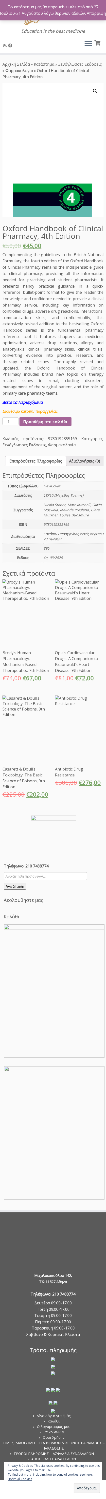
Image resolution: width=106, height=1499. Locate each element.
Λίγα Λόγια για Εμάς (54, 1415)
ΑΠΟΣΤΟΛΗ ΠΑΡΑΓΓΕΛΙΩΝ (53, 1459)
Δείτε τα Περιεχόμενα (22, 402)
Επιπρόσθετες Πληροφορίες (35, 461)
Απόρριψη (96, 13)
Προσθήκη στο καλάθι (45, 421)
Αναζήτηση (15, 886)
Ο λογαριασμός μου (54, 1426)
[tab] (35, 461)
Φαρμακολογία (19, 70)
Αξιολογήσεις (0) (84, 461)
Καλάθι (54, 1421)
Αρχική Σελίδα (16, 64)
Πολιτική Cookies (20, 1479)
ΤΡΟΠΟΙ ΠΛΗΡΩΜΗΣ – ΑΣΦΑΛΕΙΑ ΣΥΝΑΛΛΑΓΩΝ (54, 1453)
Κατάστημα (44, 64)
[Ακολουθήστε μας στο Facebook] (11, 45)
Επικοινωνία (53, 1432)
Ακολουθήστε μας (23, 900)
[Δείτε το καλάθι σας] (98, 42)
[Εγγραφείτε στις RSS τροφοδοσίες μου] (5, 45)
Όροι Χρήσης (54, 1437)
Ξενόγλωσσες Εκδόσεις (80, 64)
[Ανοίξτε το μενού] (88, 43)
